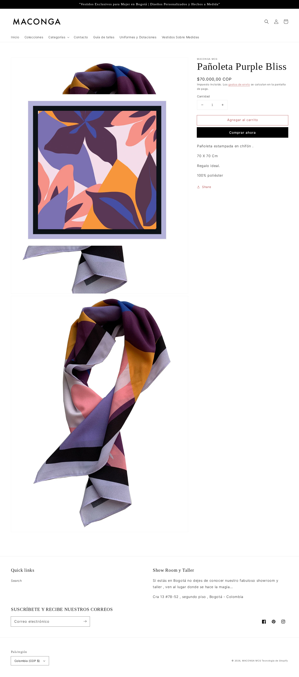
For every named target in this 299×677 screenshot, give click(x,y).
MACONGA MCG (251, 660)
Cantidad (203, 96)
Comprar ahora (242, 132)
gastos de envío (239, 84)
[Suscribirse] (85, 621)
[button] (266, 21)
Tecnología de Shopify (275, 660)
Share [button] (206, 187)
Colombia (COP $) (27, 661)
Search (16, 580)
